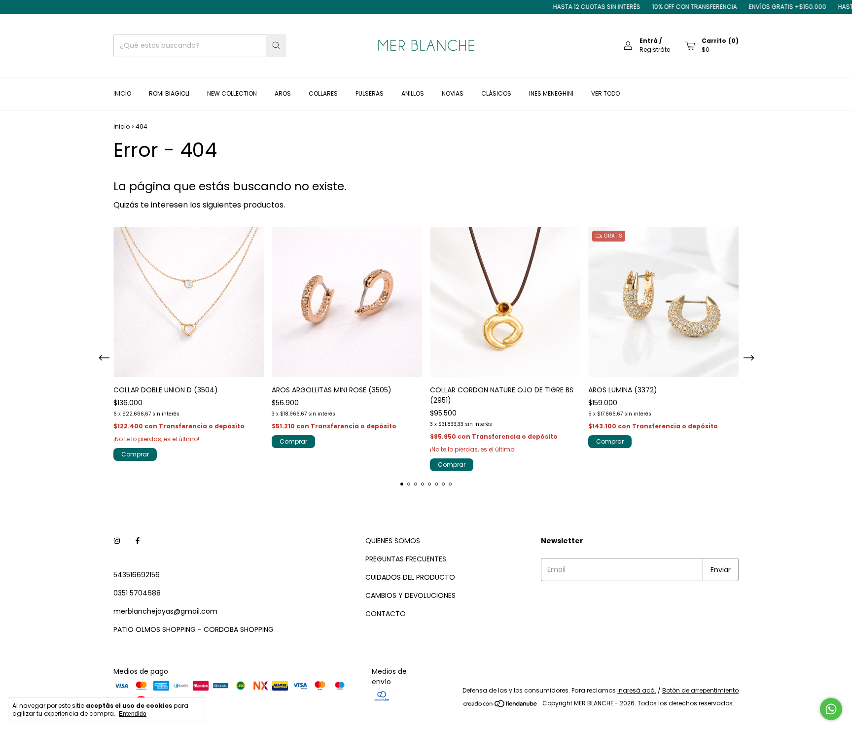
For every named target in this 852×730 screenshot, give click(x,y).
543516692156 (136, 575)
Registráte (654, 49)
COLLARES (323, 93)
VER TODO (605, 93)
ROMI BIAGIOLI (169, 93)
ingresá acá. (636, 690)
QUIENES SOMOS (392, 541)
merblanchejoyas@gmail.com (165, 611)
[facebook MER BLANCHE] (137, 541)
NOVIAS (452, 93)
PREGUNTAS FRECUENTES (405, 559)
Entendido (132, 713)
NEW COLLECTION (232, 93)
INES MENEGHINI (551, 93)
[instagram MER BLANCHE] (116, 541)
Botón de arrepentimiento (700, 690)
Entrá (648, 40)
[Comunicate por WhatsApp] (831, 709)
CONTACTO (385, 614)
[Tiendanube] (500, 705)
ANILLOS (412, 93)
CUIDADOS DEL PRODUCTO (410, 577)
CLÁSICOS (496, 93)
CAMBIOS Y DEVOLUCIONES (410, 595)
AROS (283, 93)
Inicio (121, 126)
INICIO (122, 93)
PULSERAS (369, 93)
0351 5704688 (137, 593)
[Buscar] (276, 45)
